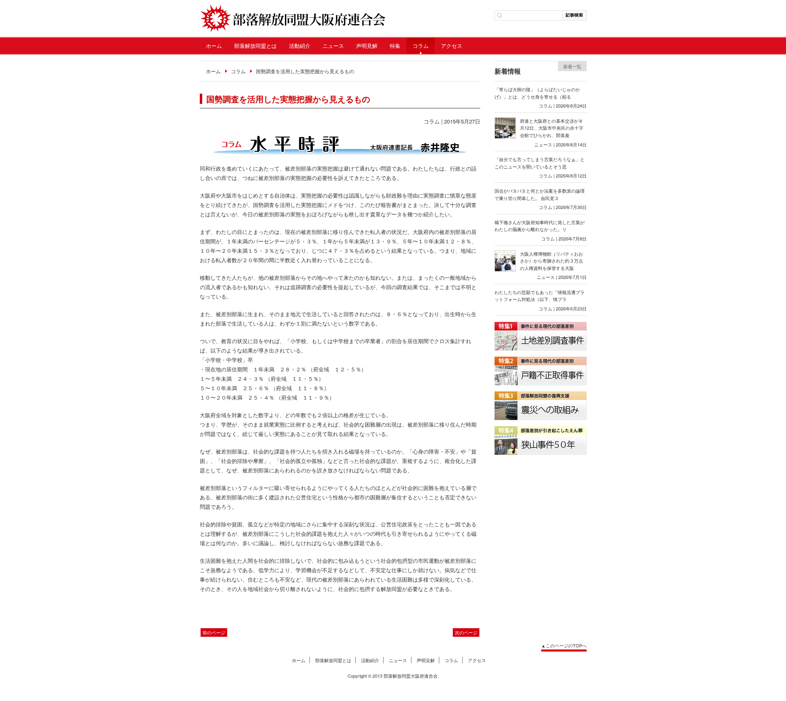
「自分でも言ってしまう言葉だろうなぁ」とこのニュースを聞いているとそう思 (540, 163)
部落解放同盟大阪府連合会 (292, 18)
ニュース (333, 45)
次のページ (466, 632)
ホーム (214, 45)
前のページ (214, 632)
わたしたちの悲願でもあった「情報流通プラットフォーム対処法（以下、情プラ (540, 296)
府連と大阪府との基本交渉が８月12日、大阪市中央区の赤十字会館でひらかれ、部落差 (551, 127)
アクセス (451, 45)
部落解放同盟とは (255, 45)
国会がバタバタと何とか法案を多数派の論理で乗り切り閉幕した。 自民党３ (540, 194)
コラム (421, 45)
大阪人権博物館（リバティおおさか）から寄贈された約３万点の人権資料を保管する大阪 (551, 260)
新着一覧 (572, 66)
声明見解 (366, 45)
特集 (395, 45)
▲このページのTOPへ (564, 645)
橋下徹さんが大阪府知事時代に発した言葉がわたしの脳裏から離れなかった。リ (540, 226)
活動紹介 (299, 45)
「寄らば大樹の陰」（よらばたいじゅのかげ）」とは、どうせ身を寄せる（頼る (537, 93)
